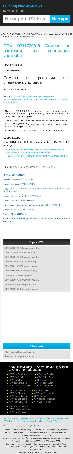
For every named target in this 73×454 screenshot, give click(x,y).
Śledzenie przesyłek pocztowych (20, 356)
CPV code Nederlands (44, 393)
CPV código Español (46, 377)
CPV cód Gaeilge (17, 390)
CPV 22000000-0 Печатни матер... (21, 262)
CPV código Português (44, 399)
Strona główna (10, 418)
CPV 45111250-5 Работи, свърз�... (22, 271)
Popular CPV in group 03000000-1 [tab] (21, 167)
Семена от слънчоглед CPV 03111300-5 (22, 196)
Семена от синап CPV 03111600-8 (19, 200)
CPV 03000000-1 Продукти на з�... (22, 257)
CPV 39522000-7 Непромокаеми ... (22, 284)
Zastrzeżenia (25, 418)
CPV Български (14, 34)
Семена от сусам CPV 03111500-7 (19, 210)
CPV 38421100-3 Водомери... (19, 275)
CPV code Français (46, 386)
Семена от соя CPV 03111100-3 (18, 179)
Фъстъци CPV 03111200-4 (15, 175)
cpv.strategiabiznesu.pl (13, 11)
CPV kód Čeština (17, 377)
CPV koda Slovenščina (20, 409)
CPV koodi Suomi (45, 383)
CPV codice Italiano (18, 396)
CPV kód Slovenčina (18, 406)
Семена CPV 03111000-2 (14, 214)
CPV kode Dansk (17, 380)
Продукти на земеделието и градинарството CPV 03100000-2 (32, 205)
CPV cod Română (42, 402)
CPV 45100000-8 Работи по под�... (22, 280)
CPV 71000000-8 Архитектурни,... (21, 252)
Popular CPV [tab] (49, 167)
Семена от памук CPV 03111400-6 (19, 184)
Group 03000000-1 (33, 34)
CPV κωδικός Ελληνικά (19, 386)
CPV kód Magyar (17, 393)
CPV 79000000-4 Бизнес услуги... (21, 289)
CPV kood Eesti (44, 380)
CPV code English (45, 374)
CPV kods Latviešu (18, 402)
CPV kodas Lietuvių (18, 399)
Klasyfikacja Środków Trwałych (20, 352)
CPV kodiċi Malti (41, 390)
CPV (3, 34)
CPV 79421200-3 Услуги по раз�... (22, 266)
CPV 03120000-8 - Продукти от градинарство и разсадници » (37, 156)
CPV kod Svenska (17, 412)
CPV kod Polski (41, 396)
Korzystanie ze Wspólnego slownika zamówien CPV (33, 421)
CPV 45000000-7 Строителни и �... (22, 248)
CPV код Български (18, 374)
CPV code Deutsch (18, 383)
